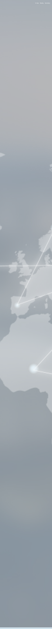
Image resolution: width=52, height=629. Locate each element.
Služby (42, 3)
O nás (37, 3)
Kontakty (47, 3)
